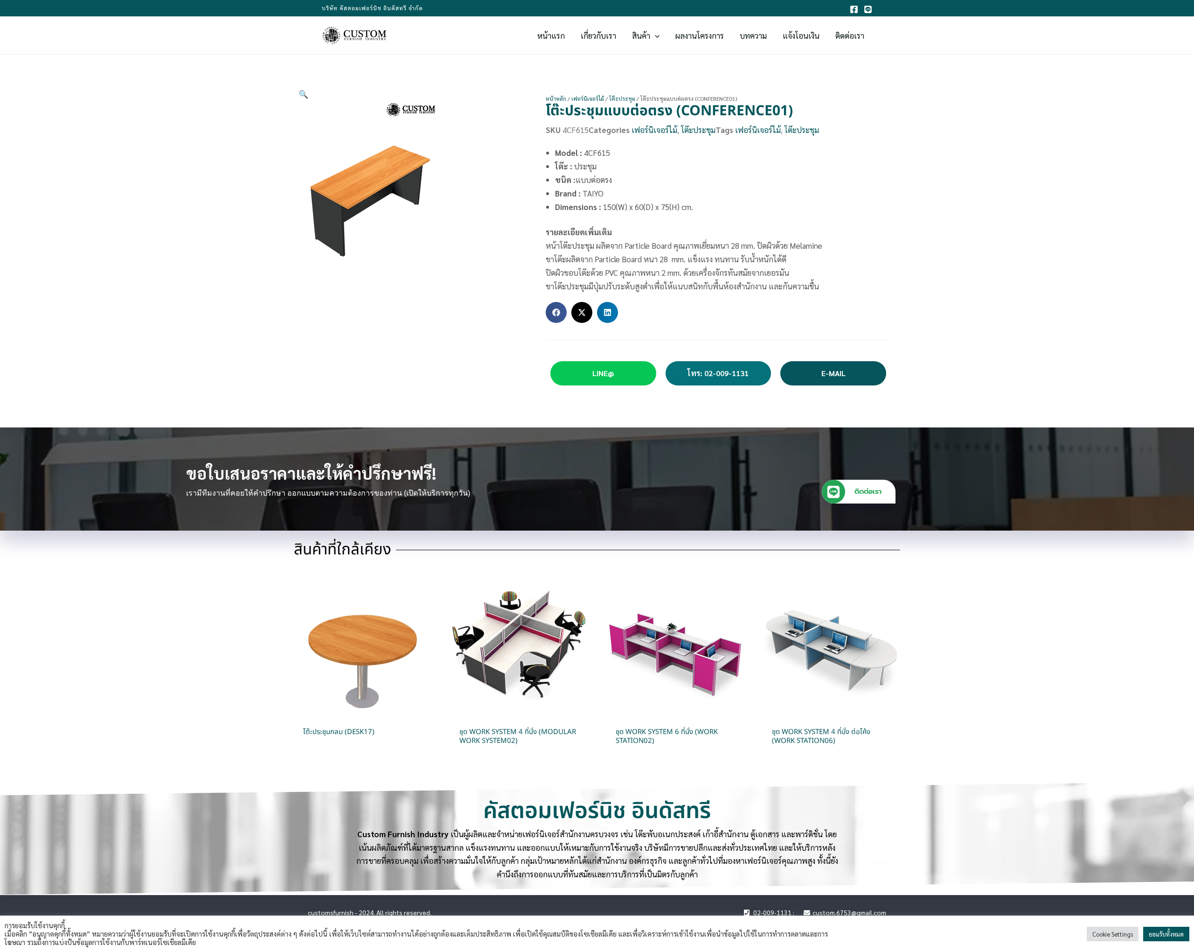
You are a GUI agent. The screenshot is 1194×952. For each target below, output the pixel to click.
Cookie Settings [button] (1112, 934)
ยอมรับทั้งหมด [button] (1166, 934)
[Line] (868, 9)
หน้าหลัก (556, 98)
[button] (654, 35)
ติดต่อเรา (868, 491)
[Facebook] (854, 9)
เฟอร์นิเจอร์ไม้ (587, 98)
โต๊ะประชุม (622, 98)
